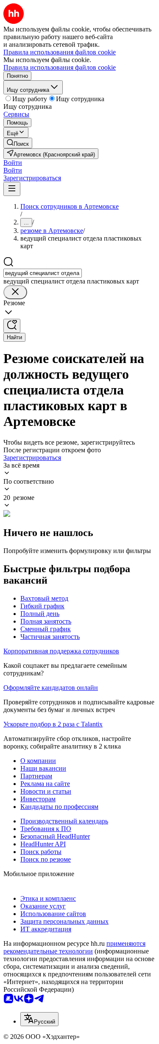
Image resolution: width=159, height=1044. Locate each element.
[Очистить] (15, 292)
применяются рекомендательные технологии (74, 947)
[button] (12, 162)
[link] (17, 143)
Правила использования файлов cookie (59, 67)
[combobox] (42, 273)
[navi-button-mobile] (11, 189)
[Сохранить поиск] (11, 326)
